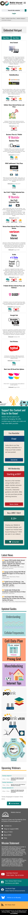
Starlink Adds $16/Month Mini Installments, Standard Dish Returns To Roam (14, 591)
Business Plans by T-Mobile (14, 134)
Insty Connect (14, 43)
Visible (14, 254)
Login (14, 13)
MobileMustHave (14, 75)
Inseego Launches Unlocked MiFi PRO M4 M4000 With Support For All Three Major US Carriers (13, 573)
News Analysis (21, 566)
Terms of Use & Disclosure (18, 912)
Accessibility (14, 913)
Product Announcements (20, 601)
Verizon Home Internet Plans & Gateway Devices (14, 227)
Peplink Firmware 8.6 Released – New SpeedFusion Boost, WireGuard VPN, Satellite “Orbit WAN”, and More (14, 583)
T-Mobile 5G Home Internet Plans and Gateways (14, 287)
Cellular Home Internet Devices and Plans (14, 106)
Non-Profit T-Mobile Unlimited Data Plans (14, 193)
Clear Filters (16, 38)
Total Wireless (14, 341)
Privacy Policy (6, 912)
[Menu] (24, 3)
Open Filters (6, 38)
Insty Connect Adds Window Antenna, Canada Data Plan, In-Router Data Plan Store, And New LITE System (14, 598)
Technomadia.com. (15, 821)
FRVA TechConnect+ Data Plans (14, 163)
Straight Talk (14, 315)
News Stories (5, 568)
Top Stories (10, 568)
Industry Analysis (13, 566)
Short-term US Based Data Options (14, 369)
